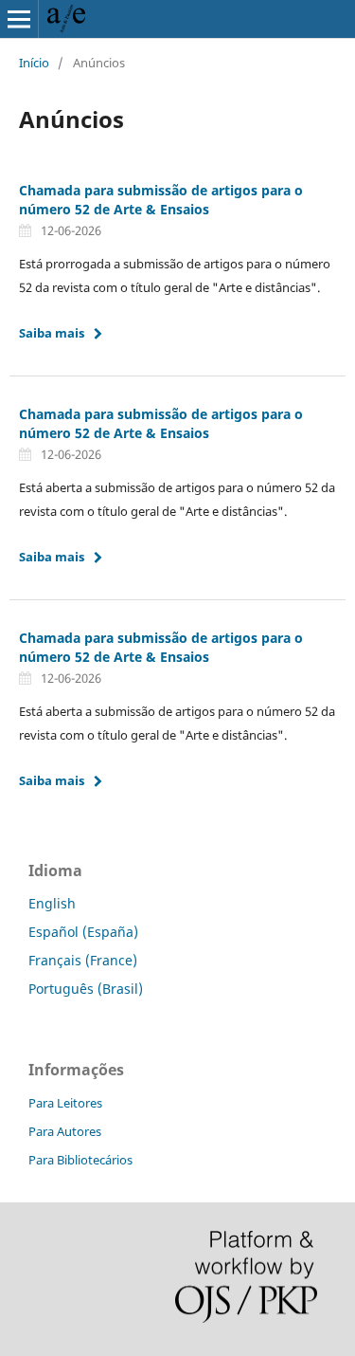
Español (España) (83, 932)
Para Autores (64, 1131)
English (52, 903)
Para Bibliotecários (80, 1159)
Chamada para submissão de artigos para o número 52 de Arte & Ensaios (161, 199)
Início (34, 62)
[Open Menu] (19, 19)
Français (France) (82, 960)
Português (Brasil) (85, 989)
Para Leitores (65, 1102)
